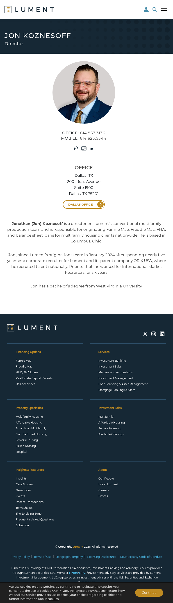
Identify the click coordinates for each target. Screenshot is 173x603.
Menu (164, 8)
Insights (21, 478)
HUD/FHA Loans (27, 372)
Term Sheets (24, 507)
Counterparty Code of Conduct (141, 556)
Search (154, 9)
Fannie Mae (23, 360)
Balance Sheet (25, 384)
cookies (53, 599)
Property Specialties (29, 408)
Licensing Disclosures (101, 556)
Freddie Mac (24, 366)
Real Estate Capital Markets (34, 378)
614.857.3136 (92, 133)
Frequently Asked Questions (35, 519)
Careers (103, 490)
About (102, 469)
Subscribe (22, 525)
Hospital (21, 451)
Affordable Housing (29, 422)
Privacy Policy (20, 556)
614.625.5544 (93, 138)
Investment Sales (110, 366)
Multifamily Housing (29, 416)
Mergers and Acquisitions (115, 372)
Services (103, 352)
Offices (103, 496)
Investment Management (115, 378)
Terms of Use (42, 556)
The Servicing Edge (28, 513)
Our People (106, 478)
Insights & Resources (30, 469)
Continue (149, 593)
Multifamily (106, 416)
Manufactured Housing (31, 434)
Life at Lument (108, 484)
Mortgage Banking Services (116, 390)
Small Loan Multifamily (31, 428)
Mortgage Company (69, 556)
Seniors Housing (27, 440)
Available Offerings (111, 434)
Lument (78, 546)
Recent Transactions (29, 502)
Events (20, 496)
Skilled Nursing (26, 446)
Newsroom (23, 490)
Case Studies (24, 484)
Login (146, 9)
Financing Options (28, 352)
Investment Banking (112, 360)
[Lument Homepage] (32, 327)
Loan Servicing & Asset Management (123, 384)
